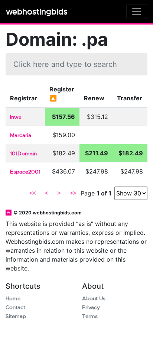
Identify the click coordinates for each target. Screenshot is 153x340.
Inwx (16, 117)
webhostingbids (37, 12)
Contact (15, 307)
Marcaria (20, 135)
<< (32, 193)
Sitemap (16, 316)
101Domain (23, 153)
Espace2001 (25, 172)
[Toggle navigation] (136, 11)
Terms (90, 316)
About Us (93, 298)
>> (72, 193)
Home (13, 298)
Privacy (91, 307)
